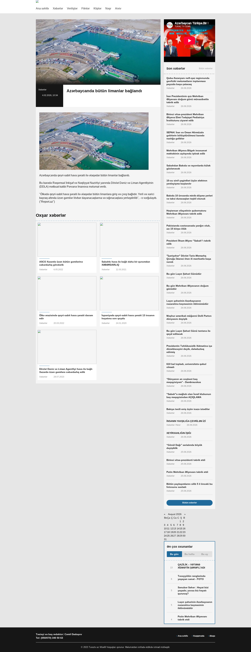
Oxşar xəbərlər (51, 215)
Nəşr (108, 8)
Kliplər (97, 8)
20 (174, 532)
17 (165, 532)
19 (171, 532)
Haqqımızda (198, 636)
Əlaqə (212, 636)
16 (184, 528)
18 (168, 532)
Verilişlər (72, 8)
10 (165, 528)
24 (165, 535)
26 (171, 535)
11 (168, 528)
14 (178, 528)
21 (178, 532)
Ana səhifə (42, 8)
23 (184, 532)
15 (181, 528)
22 (181, 532)
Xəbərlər (58, 8)
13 (174, 528)
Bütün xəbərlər (206, 68)
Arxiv (118, 8)
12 (171, 528)
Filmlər (85, 8)
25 (168, 535)
